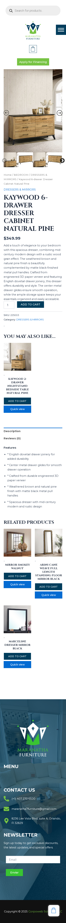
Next (61, 160)
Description (12, 431)
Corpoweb (45, 911)
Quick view (17, 409)
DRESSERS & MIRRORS (20, 189)
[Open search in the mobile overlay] (33, 10)
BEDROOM (21, 174)
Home (8, 174)
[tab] (33, 431)
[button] (33, 775)
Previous (3, 160)
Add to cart (30, 304)
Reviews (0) (12, 438)
